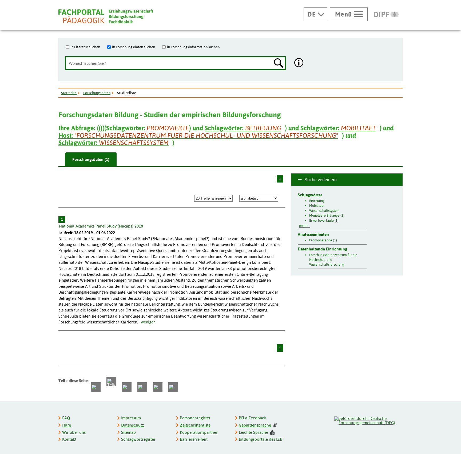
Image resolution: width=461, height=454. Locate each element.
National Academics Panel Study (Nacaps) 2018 (101, 226)
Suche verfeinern (320, 179)
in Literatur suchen (85, 47)
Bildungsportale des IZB (260, 439)
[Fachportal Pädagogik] (105, 16)
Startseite (69, 93)
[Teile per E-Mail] (157, 387)
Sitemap (128, 432)
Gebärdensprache (255, 425)
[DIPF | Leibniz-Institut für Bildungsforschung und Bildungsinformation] (386, 14)
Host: (198, 135)
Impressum (131, 418)
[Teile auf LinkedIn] (142, 387)
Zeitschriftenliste (195, 425)
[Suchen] (279, 63)
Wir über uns (74, 432)
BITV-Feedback (252, 418)
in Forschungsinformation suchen (193, 47)
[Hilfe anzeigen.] (299, 63)
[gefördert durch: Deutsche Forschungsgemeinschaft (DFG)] (368, 420)
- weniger (146, 322)
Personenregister (195, 418)
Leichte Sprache (253, 432)
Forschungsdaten (96, 93)
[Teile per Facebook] (96, 387)
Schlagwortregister (138, 439)
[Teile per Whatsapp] (127, 387)
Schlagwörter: (243, 128)
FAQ (66, 418)
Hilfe (66, 425)
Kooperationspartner (199, 432)
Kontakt (69, 439)
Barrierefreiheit (194, 439)
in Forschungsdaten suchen (133, 47)
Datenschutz (132, 425)
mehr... (304, 226)
